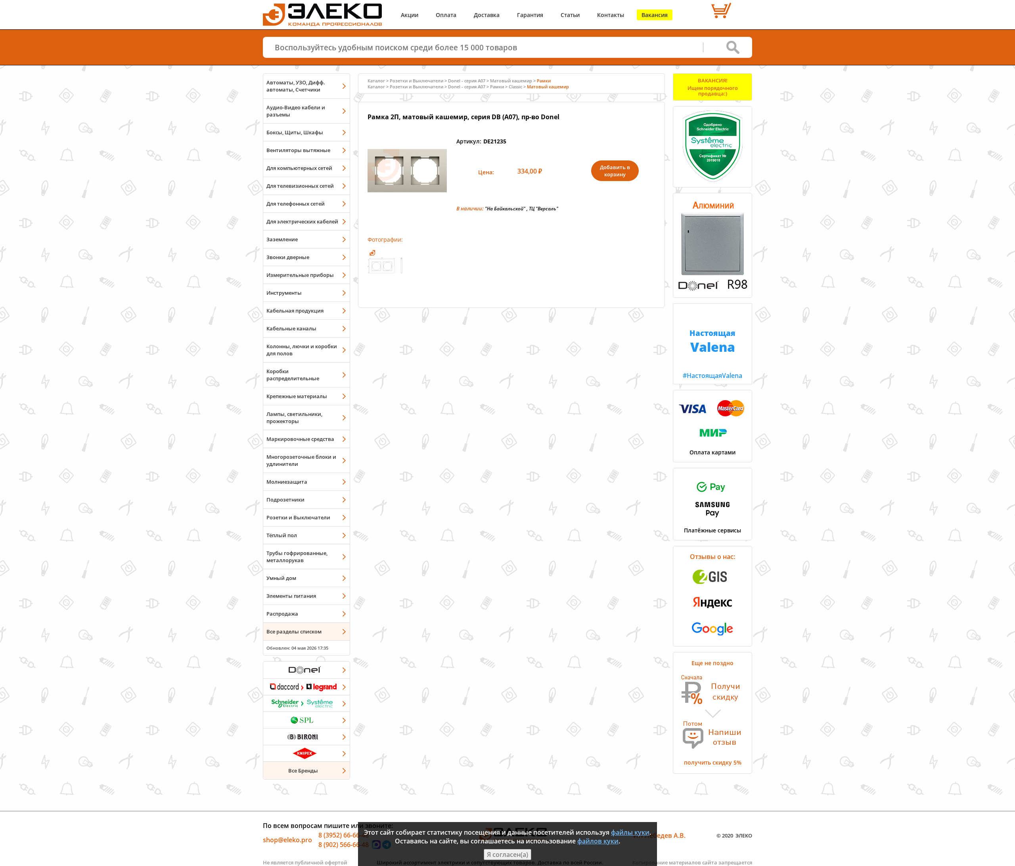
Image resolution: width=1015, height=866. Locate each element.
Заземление (282, 239)
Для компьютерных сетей (299, 168)
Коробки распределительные (292, 375)
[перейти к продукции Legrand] (306, 686)
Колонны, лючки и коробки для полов (301, 350)
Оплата (446, 15)
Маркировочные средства (300, 439)
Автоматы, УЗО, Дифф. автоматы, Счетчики (295, 86)
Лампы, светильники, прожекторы (294, 417)
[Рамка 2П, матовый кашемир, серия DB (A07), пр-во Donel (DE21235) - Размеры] (385, 280)
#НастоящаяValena (712, 354)
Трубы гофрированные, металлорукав (296, 556)
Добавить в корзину (615, 171)
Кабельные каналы (291, 328)
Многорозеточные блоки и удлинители (301, 460)
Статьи (570, 15)
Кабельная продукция (295, 310)
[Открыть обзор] (712, 289)
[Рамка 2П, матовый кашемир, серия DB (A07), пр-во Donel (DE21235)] (407, 208)
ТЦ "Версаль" (543, 208)
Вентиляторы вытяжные (298, 150)
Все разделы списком (294, 631)
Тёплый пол (281, 535)
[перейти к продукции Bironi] (306, 736)
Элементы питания (291, 595)
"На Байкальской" (505, 208)
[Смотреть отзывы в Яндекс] (712, 612)
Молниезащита (286, 481)
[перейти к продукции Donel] (306, 670)
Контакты (610, 15)
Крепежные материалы (296, 396)
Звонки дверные (287, 257)
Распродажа (282, 613)
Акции (409, 15)
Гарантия (530, 15)
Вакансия (655, 15)
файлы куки (630, 832)
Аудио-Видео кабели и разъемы (295, 111)
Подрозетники (285, 499)
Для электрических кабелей (302, 221)
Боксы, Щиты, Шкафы (294, 132)
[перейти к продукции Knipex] (306, 753)
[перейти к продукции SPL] (306, 719)
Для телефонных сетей (295, 203)
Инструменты (284, 292)
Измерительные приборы (300, 274)
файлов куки (598, 841)
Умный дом (281, 578)
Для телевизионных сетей (300, 185)
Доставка (487, 15)
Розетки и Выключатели (298, 517)
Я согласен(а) (507, 854)
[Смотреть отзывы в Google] (712, 637)
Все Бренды (303, 770)
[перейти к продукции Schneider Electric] (306, 703)
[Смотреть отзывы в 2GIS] (712, 586)
